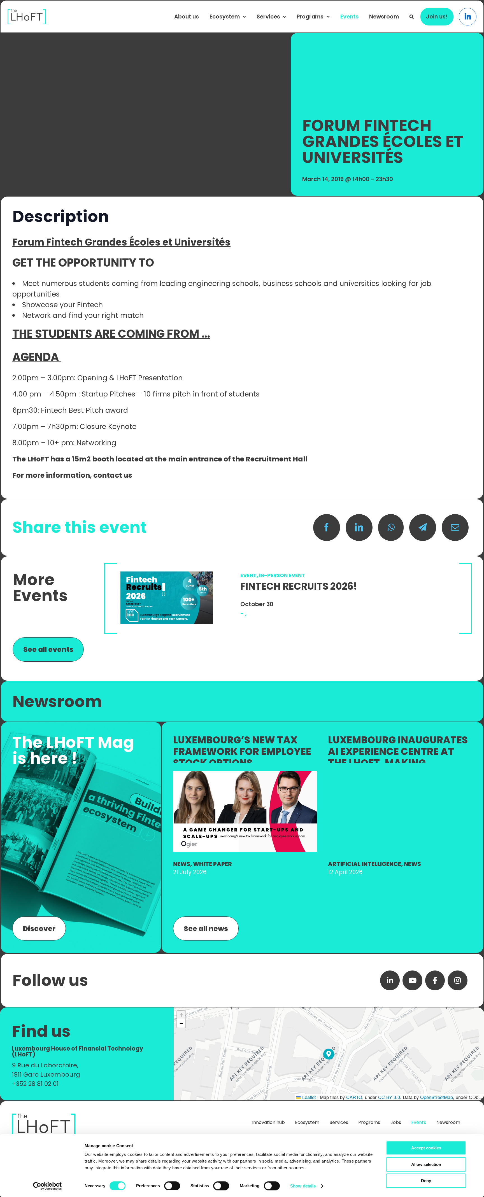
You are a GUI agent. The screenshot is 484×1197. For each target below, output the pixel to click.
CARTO (354, 1097)
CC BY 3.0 (389, 1097)
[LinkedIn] (359, 527)
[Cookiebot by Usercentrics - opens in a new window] (47, 1186)
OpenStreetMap (436, 1097)
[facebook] (435, 980)
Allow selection (426, 1164)
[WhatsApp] (391, 527)
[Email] (455, 527)
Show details (303, 1186)
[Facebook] (326, 527)
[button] (412, 16)
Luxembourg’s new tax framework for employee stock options (242, 751)
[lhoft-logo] (27, 12)
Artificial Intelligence (364, 864)
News (181, 864)
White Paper (212, 864)
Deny (426, 1180)
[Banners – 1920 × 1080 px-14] (245, 774)
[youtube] (412, 980)
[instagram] (457, 980)
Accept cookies (426, 1147)
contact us (113, 475)
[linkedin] (390, 980)
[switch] (172, 1185)
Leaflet (308, 1097)
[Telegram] (423, 527)
